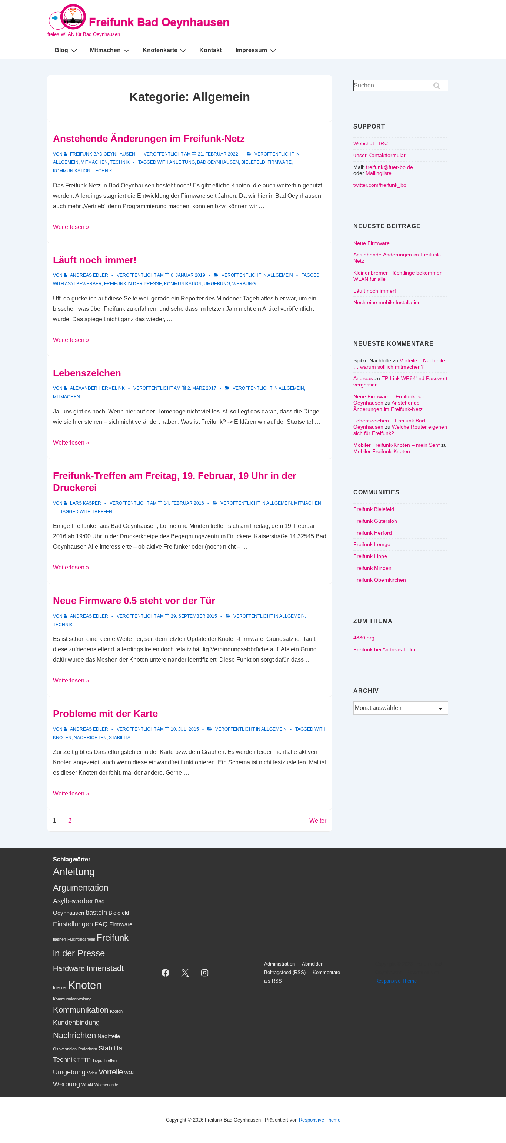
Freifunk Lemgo (371, 544)
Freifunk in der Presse (133, 283)
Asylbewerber (83, 283)
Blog (61, 50)
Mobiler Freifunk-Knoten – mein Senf (396, 445)
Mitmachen (105, 50)
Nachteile (108, 1036)
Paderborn (87, 1049)
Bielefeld (253, 162)
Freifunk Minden (372, 568)
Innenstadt (105, 968)
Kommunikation (71, 170)
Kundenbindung (76, 1022)
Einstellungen (73, 924)
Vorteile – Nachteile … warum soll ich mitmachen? (399, 364)
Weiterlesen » (71, 227)
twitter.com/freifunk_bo (379, 185)
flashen (59, 939)
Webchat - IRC (370, 143)
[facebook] (166, 972)
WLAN (87, 1085)
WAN (129, 1073)
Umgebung (217, 283)
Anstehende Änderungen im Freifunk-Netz (149, 138)
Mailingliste (379, 173)
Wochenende (106, 1085)
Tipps (97, 1060)
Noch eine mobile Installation (387, 302)
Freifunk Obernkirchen (379, 580)
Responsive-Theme (396, 981)
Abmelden (312, 964)
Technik (120, 162)
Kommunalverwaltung (72, 999)
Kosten (116, 1011)
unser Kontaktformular (379, 155)
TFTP (84, 1060)
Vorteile (111, 1072)
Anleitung (182, 162)
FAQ (101, 924)
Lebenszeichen (87, 373)
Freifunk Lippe (370, 556)
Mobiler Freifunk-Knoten (381, 451)
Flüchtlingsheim (81, 939)
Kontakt (210, 50)
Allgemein (66, 162)
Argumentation (81, 888)
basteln (96, 912)
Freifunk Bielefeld (373, 509)
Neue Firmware (371, 243)
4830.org (363, 638)
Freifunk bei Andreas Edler (384, 649)
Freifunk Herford (372, 533)
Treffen (102, 511)
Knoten (62, 737)
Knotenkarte (160, 50)
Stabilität (121, 737)
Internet (60, 987)
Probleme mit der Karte (105, 713)
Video (92, 1073)
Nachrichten (90, 737)
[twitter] (185, 972)
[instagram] (205, 972)
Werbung (244, 283)
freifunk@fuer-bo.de (389, 167)
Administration (279, 964)
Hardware (69, 968)
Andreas (363, 378)
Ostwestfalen (65, 1049)
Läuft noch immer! (95, 260)
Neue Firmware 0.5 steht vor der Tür (134, 600)
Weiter (317, 820)
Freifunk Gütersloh (375, 521)
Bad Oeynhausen (218, 162)
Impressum (251, 50)
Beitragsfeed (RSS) (285, 972)
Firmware (279, 162)
